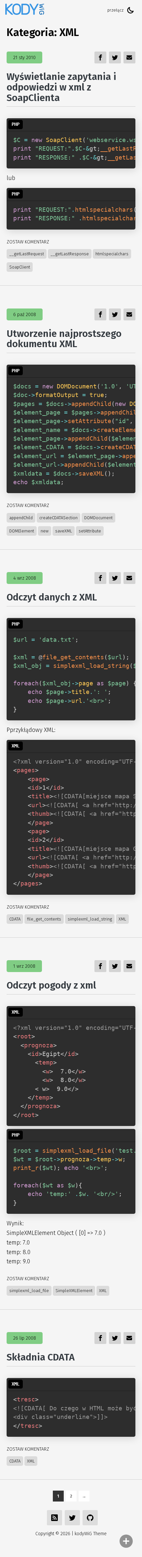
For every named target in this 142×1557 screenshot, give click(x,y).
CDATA (14, 919)
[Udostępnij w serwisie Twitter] (72, 1517)
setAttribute (90, 530)
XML (122, 919)
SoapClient (19, 267)
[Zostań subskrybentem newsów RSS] (54, 1517)
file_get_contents (44, 919)
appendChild (21, 517)
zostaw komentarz (28, 242)
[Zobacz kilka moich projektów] (90, 1517)
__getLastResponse (70, 253)
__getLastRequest (26, 253)
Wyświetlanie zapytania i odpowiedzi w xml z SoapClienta (61, 87)
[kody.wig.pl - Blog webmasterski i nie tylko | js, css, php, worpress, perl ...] (25, 10)
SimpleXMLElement (73, 1290)
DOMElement (21, 530)
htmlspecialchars (111, 253)
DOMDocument (98, 517)
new (45, 530)
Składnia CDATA (41, 1357)
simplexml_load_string (90, 919)
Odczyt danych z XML (52, 597)
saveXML (63, 530)
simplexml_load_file (29, 1290)
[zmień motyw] (130, 10)
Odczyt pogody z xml (51, 985)
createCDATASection (58, 517)
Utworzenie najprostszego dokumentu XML (64, 339)
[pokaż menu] (126, 1541)
